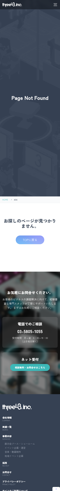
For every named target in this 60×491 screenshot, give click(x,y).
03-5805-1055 (30, 331)
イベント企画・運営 (15, 447)
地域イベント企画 (14, 456)
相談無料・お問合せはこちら (30, 367)
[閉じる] (56, 489)
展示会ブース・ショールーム (20, 443)
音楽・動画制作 (13, 452)
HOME (5, 199)
